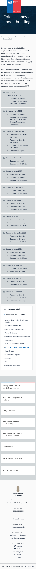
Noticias (8, 358)
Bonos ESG (9, 340)
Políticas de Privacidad (18, 535)
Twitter (19, 546)
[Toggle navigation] (26, 3)
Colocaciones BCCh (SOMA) (15, 344)
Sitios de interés (10, 362)
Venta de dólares (11, 333)
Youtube (19, 549)
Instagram (19, 552)
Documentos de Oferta (18, 164)
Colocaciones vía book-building (17, 347)
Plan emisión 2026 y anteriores (15, 329)
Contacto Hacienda (18, 527)
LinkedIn (19, 555)
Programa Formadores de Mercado (17, 337)
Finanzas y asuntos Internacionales (13, 37)
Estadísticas (9, 351)
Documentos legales (12, 355)
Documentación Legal (18, 190)
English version (29, 566)
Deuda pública (8, 39)
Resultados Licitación (18, 174)
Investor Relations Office (13, 326)
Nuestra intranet (18, 519)
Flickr (19, 558)
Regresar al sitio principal (15, 314)
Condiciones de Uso (18, 538)
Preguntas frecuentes (12, 365)
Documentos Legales (17, 98)
